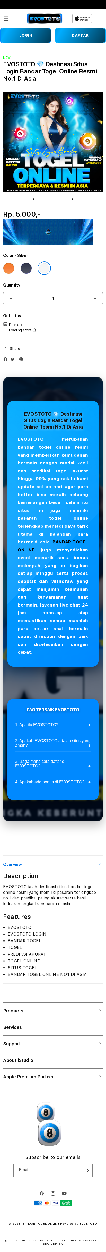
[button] (6, 18)
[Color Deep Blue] (26, 268)
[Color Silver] (44, 268)
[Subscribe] (86, 1170)
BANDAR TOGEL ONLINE (40, 1223)
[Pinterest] (22, 360)
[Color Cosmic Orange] (8, 268)
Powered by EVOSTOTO (78, 1223)
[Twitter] (13, 360)
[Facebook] (6, 360)
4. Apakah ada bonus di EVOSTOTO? (49, 782)
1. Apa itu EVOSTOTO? (36, 725)
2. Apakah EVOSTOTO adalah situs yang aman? (53, 743)
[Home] (45, 18)
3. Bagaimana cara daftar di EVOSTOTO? (40, 763)
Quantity (11, 285)
